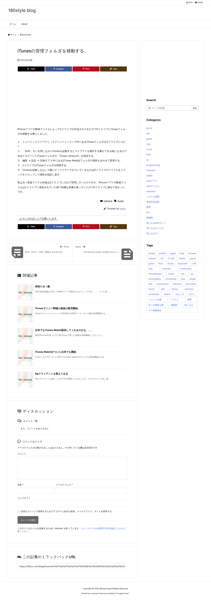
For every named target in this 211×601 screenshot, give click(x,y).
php (183, 278)
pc (147, 159)
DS (162, 258)
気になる (188, 305)
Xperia (167, 294)
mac (148, 144)
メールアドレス (64, 484)
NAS (148, 154)
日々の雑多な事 (156, 305)
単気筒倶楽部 (152, 201)
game (149, 138)
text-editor (191, 284)
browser (192, 253)
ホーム (13, 34)
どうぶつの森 (154, 299)
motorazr (166, 268)
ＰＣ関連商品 (154, 310)
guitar (151, 263)
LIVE (194, 263)
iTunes (120, 201)
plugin (193, 278)
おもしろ (179, 294)
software (27, 34)
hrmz (123, 208)
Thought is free (122, 593)
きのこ (192, 294)
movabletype (155, 273)
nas (182, 273)
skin (150, 284)
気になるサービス (155, 228)
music (149, 149)
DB (147, 133)
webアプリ (151, 180)
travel (151, 289)
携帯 (148, 207)
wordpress (153, 294)
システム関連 (152, 196)
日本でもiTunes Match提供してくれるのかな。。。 (64, 330)
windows (150, 191)
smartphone (162, 284)
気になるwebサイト (156, 223)
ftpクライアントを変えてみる (51, 373)
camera (152, 258)
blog (182, 253)
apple (173, 253)
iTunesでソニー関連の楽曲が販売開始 (56, 308)
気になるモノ (152, 233)
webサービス (152, 186)
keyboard (183, 263)
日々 (148, 212)
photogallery (154, 278)
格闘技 (149, 217)
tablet (149, 175)
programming (153, 165)
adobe (151, 253)
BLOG (149, 128)
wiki (163, 289)
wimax (175, 289)
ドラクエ (174, 299)
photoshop (171, 278)
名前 (20, 484)
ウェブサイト (23, 498)
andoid (162, 253)
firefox (182, 258)
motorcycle (185, 268)
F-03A (171, 258)
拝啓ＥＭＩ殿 (42, 286)
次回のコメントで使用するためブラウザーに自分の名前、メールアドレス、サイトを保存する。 (67, 511)
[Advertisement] (72, 100)
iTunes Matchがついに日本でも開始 (55, 351)
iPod (160, 263)
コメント (21, 453)
